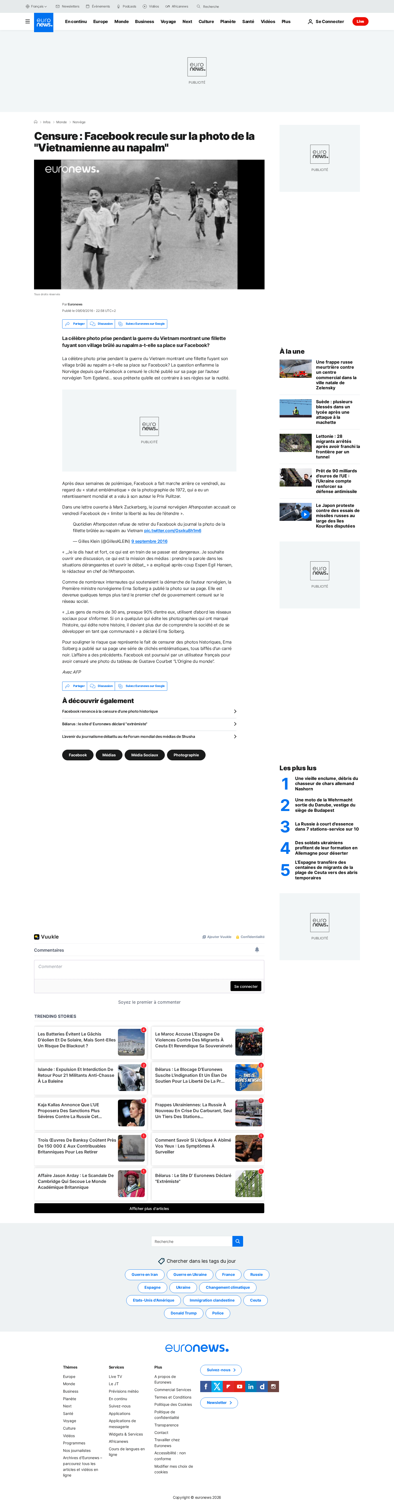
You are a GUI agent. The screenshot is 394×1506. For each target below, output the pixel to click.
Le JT (114, 1383)
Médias (109, 754)
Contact (161, 1432)
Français (37, 6)
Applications (119, 1413)
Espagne (152, 1287)
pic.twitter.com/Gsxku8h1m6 (172, 530)
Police (218, 1313)
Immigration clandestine (212, 1300)
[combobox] (225, 6)
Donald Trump (184, 1313)
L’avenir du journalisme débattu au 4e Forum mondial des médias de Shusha (128, 736)
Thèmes (70, 1367)
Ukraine (183, 1287)
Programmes (74, 1443)
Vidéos (268, 21)
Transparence (166, 1425)
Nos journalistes (77, 1450)
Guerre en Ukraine (190, 1274)
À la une (292, 351)
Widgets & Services (126, 1434)
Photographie (186, 754)
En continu (76, 21)
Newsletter (217, 1402)
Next (187, 21)
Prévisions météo (124, 1391)
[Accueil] (35, 122)
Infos (46, 122)
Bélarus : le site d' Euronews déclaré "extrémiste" (104, 724)
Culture (206, 21)
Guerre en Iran (145, 1274)
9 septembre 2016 (149, 541)
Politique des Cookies (173, 1404)
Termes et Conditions (172, 1397)
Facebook (78, 754)
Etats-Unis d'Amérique (153, 1300)
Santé (248, 21)
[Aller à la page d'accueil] (43, 22)
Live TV (115, 1376)
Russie (256, 1274)
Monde (121, 21)
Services (116, 1367)
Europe (100, 21)
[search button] (198, 6)
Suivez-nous (120, 1406)
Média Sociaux (144, 754)
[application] (149, 224)
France (228, 1274)
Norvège (79, 122)
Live (360, 21)
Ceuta (255, 1300)
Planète (228, 21)
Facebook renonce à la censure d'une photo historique (110, 711)
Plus (158, 1367)
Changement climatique (228, 1287)
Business (144, 21)
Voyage (168, 21)
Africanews (118, 1441)
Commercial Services (172, 1389)
